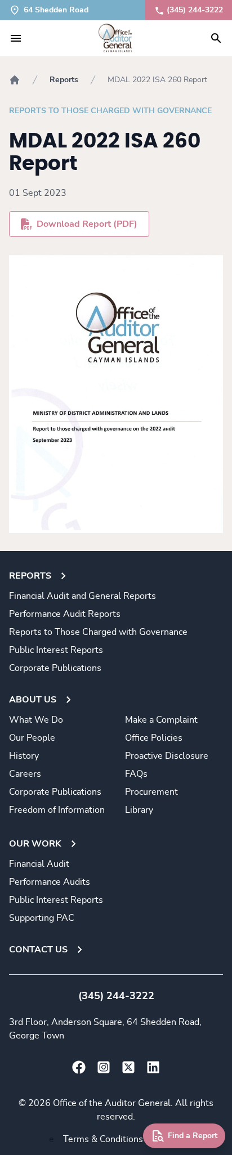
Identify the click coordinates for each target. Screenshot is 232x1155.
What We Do (36, 719)
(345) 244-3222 (195, 10)
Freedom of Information (57, 809)
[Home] (14, 80)
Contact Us (38, 949)
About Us (32, 699)
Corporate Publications (55, 668)
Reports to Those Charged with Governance (110, 111)
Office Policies (153, 737)
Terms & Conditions (103, 1139)
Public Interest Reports (56, 650)
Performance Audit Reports (65, 614)
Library (139, 809)
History (24, 755)
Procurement (151, 791)
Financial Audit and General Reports (82, 596)
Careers (25, 773)
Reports (64, 80)
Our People (32, 737)
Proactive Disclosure (166, 755)
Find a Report (192, 1136)
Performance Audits (49, 882)
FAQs (136, 773)
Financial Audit (39, 864)
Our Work (35, 843)
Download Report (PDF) (87, 224)
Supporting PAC (41, 918)
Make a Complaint (161, 719)
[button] (16, 38)
